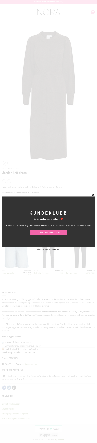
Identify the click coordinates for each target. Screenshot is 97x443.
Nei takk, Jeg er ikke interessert (48, 249)
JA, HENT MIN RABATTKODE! (48, 232)
